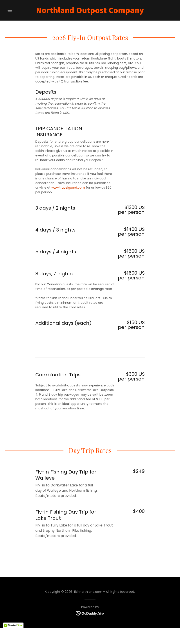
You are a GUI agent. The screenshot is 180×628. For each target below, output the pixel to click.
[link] (90, 11)
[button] (18, 10)
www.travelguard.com (68, 187)
